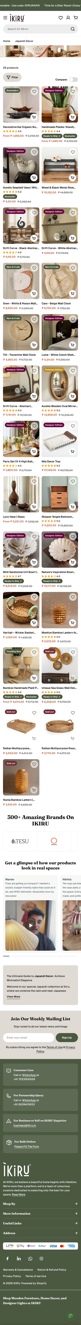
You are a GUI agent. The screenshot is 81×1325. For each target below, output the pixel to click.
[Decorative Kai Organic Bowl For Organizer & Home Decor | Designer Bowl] (21, 104)
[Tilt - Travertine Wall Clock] (21, 332)
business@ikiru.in (25, 1125)
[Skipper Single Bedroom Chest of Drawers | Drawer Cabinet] (60, 494)
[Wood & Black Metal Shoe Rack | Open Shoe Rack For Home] (60, 165)
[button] (10, 131)
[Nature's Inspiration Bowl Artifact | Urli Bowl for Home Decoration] (60, 549)
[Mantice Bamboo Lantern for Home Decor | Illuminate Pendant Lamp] (60, 610)
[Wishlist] (60, 17)
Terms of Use (55, 1047)
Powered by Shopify (34, 1283)
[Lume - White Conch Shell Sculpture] (60, 332)
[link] (20, 841)
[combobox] (40, 28)
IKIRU (16, 1283)
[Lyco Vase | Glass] (21, 494)
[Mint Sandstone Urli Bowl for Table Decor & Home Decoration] (21, 549)
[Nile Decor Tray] (60, 439)
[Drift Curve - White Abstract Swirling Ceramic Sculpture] (60, 225)
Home (6, 41)
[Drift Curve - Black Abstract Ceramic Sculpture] (21, 225)
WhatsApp (29, 1075)
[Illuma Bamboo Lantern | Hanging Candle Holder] (21, 777)
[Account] (68, 17)
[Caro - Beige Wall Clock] (60, 281)
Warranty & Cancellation (18, 1269)
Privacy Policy (12, 1276)
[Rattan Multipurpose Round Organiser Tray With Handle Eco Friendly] (60, 726)
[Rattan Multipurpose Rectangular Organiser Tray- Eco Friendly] (21, 726)
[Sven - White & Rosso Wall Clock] (21, 281)
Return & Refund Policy (51, 1269)
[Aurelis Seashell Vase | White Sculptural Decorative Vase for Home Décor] (21, 165)
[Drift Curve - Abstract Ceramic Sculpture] (21, 383)
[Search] (72, 29)
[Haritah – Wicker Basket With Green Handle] (21, 610)
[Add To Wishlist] (34, 91)
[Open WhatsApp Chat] (70, 1316)
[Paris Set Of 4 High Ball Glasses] (21, 439)
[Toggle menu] (5, 17)
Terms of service (35, 1276)
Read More (18, 1194)
